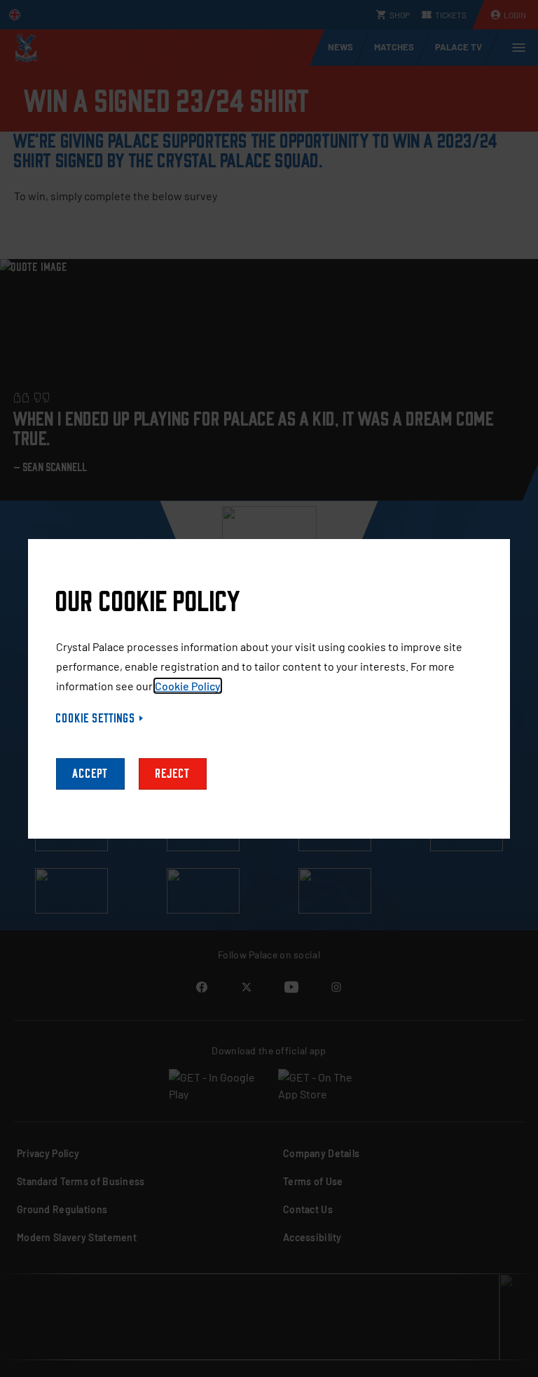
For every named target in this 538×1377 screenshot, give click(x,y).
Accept (90, 774)
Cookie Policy (188, 685)
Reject (173, 774)
